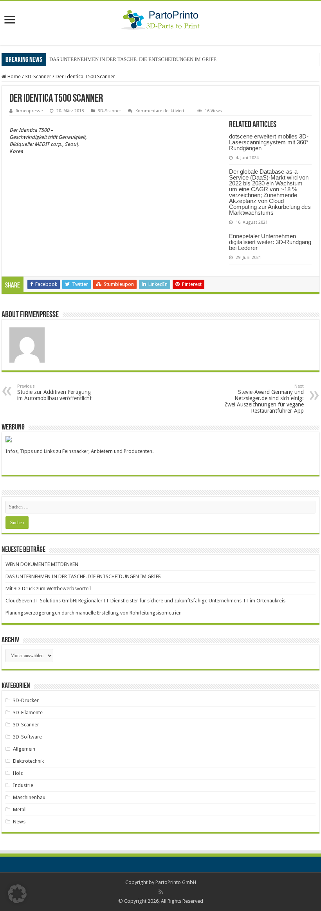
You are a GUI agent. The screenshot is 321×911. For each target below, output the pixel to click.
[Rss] (161, 892)
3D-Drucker (26, 700)
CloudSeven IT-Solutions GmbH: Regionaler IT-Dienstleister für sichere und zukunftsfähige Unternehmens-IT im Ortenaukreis (145, 601)
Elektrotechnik (28, 761)
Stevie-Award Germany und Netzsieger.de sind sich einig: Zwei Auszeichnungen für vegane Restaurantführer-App (264, 399)
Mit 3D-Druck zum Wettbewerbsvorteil (48, 588)
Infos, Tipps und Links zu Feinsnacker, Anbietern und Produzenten (78, 451)
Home (13, 76)
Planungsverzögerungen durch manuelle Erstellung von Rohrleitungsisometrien (93, 613)
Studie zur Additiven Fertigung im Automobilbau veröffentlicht (54, 392)
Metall (20, 809)
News (19, 822)
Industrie (23, 785)
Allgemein (24, 749)
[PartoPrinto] (161, 18)
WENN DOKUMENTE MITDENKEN (41, 564)
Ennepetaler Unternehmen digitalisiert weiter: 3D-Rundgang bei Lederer (270, 242)
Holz (18, 773)
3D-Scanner (38, 76)
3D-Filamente (28, 712)
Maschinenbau (29, 797)
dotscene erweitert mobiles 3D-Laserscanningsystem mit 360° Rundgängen (268, 142)
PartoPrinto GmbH (175, 882)
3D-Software (27, 737)
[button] (17, 894)
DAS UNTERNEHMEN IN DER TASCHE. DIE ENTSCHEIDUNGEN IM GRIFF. (133, 59)
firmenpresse (29, 110)
